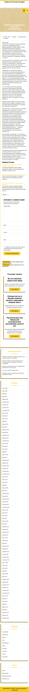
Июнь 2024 (4, 449)
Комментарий (7, 206)
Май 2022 (4, 518)
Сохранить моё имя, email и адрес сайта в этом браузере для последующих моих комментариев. (14, 248)
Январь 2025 (5, 432)
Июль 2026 (4, 388)
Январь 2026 (5, 399)
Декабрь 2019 (5, 584)
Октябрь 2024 (5, 440)
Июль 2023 (4, 479)
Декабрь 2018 (5, 618)
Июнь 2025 (4, 418)
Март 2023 (4, 490)
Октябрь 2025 (5, 407)
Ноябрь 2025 (5, 404)
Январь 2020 (5, 582)
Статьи (4, 654)
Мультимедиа (5, 643)
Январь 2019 (5, 615)
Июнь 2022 (4, 515)
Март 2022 (4, 524)
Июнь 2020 (4, 568)
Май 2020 (4, 571)
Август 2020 (5, 562)
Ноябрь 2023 (5, 468)
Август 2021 (5, 537)
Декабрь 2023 (5, 465)
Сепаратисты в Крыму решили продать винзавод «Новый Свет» (14, 299)
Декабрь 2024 (5, 435)
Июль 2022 (4, 512)
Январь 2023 (5, 496)
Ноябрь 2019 (5, 587)
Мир (8, 194)
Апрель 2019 (5, 607)
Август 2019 (5, 596)
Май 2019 (4, 604)
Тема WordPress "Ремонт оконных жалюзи (14, 688)
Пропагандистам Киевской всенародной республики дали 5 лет (15, 322)
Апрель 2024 (5, 454)
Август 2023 (5, 476)
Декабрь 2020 (5, 551)
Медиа (3, 637)
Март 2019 (4, 609)
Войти (3, 670)
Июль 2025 (4, 416)
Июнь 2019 (4, 601)
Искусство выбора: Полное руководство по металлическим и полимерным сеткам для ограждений (12, 362)
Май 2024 (4, 452)
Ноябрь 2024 (5, 438)
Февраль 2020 (5, 579)
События (4, 651)
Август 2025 (5, 413)
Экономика (5, 656)
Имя (5, 225)
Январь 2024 (5, 463)
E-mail (5, 232)
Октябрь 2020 (5, 557)
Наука (3, 645)
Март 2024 (4, 457)
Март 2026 (4, 396)
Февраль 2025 (5, 429)
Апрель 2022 (5, 521)
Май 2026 (4, 393)
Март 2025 (4, 427)
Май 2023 (4, 485)
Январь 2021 (5, 548)
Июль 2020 (4, 565)
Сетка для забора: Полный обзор (10, 370)
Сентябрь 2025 (5, 410)
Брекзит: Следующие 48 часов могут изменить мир (14, 174)
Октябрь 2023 (5, 471)
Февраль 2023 (5, 493)
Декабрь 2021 (5, 532)
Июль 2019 (4, 598)
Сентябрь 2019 (5, 593)
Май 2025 (4, 421)
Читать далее (14, 289)
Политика (4, 648)
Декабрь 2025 (5, 402)
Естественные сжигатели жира (14, 280)
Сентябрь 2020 (5, 560)
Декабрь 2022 (5, 499)
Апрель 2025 (5, 424)
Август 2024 (5, 443)
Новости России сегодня (14, 2)
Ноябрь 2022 (5, 501)
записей (5, 673)
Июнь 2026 (4, 391)
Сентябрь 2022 (5, 507)
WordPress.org (5, 678)
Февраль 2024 (5, 460)
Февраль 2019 (5, 612)
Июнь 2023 (4, 482)
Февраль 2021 (5, 546)
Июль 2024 (4, 446)
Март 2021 (4, 543)
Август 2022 (5, 510)
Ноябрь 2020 (5, 554)
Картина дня (5, 634)
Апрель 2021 (5, 540)
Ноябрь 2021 (5, 535)
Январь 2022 (5, 529)
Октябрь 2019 (5, 590)
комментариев (6, 676)
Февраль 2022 (5, 526)
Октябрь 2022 (5, 504)
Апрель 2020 (5, 573)
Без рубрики (5, 631)
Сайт (5, 239)
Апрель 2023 (5, 488)
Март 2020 (4, 576)
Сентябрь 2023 (5, 474)
